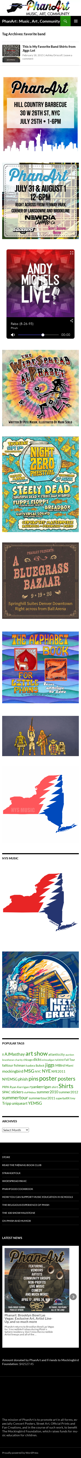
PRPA (5, 1087)
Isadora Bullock (35, 1065)
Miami (69, 1065)
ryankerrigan (40, 1086)
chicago (28, 1059)
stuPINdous (30, 1092)
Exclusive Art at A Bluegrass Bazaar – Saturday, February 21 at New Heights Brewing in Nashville (29, 1284)
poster (48, 1078)
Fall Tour (69, 1059)
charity (19, 1059)
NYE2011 (58, 1071)
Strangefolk (11, 1173)
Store (6, 1157)
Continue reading (34, 1300)
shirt (55, 1087)
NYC (38, 1071)
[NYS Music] (40, 903)
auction (69, 1054)
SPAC (6, 1092)
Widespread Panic (14, 1181)
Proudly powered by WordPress (20, 1452)
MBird (60, 1065)
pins (33, 1078)
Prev (7, 1296)
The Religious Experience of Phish (25, 1204)
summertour (15, 1097)
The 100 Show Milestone (18, 1212)
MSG (29, 1071)
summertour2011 (42, 1098)
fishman (19, 1065)
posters (66, 1078)
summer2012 (68, 1092)
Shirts (66, 1085)
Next (73, 1296)
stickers (17, 1092)
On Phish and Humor (16, 1220)
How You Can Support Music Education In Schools (37, 1197)
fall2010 (59, 1059)
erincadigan (48, 1059)
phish (23, 1079)
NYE (46, 1070)
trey (72, 1098)
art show (36, 1053)
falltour (7, 1065)
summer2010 (47, 1092)
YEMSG (35, 1103)
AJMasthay (15, 1054)
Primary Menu (76, 21)
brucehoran (8, 1059)
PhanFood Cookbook (17, 1189)
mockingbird (12, 1071)
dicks (37, 1059)
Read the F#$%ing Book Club (21, 1165)
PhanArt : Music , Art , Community (31, 21)
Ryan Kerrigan (19, 1087)
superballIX (63, 1098)
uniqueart (19, 1103)
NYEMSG (9, 1079)
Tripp (6, 1103)
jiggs (50, 1065)
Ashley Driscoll (53, 55)
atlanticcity (56, 1054)
